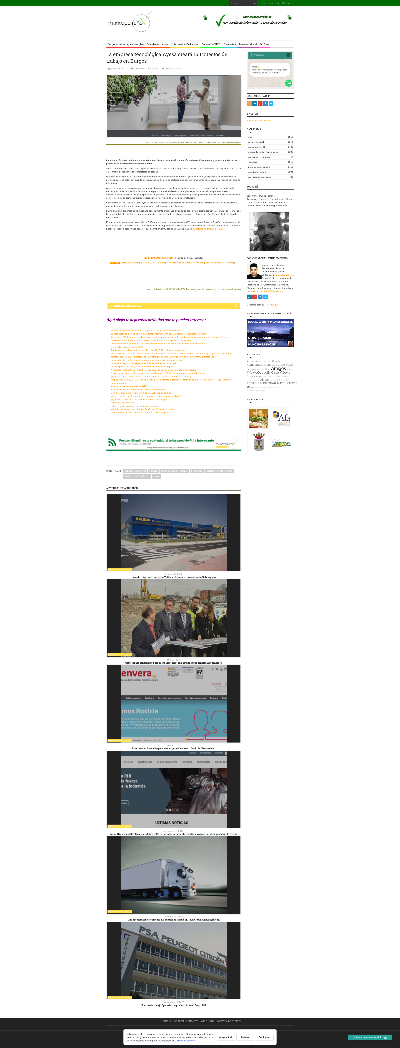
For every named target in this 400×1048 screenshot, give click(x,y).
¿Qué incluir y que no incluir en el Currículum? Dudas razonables (143, 409)
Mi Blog (264, 44)
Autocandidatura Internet (135, 471)
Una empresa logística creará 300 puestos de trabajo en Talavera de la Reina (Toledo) (174, 919)
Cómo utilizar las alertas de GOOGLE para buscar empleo (139, 412)
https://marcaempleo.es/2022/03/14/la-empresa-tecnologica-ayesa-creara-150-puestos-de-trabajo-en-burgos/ (179, 262)
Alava (289, 369)
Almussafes (265, 361)
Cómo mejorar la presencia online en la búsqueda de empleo (141, 393)
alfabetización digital (256, 391)
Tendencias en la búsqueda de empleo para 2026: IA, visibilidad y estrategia (148, 350)
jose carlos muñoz (173, 68)
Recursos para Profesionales (137, 476)
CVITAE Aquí (271, 304)
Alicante (256, 376)
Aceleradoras (267, 376)
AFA (250, 387)
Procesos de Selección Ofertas (219, 471)
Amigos (278, 368)
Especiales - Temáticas (270, 157)
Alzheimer (253, 361)
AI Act (267, 369)
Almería (275, 361)
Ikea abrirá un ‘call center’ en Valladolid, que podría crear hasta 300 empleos (174, 577)
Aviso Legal (207, 1021)
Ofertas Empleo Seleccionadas (174, 471)
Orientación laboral (158, 44)
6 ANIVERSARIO (280, 380)
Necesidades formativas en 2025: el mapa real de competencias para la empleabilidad (153, 370)
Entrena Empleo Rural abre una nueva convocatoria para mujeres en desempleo (151, 340)
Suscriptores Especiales (270, 177)
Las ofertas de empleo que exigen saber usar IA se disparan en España (146, 360)
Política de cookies (229, 1021)
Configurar (264, 1037)
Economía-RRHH (211, 44)
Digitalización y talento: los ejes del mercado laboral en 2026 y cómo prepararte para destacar (157, 373)
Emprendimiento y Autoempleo (126, 44)
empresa (153, 471)
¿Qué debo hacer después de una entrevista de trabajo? (139, 399)
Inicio (262, 3)
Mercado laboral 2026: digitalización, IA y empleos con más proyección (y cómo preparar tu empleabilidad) (163, 356)
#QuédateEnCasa (259, 364)
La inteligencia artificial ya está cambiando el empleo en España (142, 366)
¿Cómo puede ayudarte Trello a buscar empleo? (135, 406)
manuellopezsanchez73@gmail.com (265, 291)
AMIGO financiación (272, 387)
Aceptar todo (226, 1037)
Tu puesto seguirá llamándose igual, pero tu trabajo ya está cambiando (146, 330)
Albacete (266, 379)
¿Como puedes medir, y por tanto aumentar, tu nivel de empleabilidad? (146, 396)
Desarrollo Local (248, 44)
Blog (270, 137)
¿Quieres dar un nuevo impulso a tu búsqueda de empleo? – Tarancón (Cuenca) (151, 376)
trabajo (156, 476)
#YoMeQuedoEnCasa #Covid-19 (269, 374)
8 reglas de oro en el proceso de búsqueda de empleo (138, 389)
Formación (230, 44)
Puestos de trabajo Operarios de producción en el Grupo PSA (173, 1005)
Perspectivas (196, 471)
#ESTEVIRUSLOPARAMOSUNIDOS (272, 383)
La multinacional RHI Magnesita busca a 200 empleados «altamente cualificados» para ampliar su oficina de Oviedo (173, 834)
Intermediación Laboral (185, 44)
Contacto (287, 3)
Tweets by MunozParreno (259, 120)
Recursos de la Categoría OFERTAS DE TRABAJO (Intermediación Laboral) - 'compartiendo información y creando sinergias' (193, 142)
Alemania (277, 365)
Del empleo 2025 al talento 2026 (127, 347)
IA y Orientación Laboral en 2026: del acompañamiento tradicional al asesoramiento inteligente (158, 343)
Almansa (258, 387)
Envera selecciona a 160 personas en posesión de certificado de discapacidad (173, 748)
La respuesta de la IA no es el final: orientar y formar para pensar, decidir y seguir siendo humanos (160, 334)
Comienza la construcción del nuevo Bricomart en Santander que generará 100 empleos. (173, 662)
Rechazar (245, 1037)
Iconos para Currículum (122, 402)
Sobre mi (274, 3)
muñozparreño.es (285, 275)
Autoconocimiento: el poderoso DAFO (129, 386)
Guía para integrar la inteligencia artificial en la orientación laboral (143, 363)
